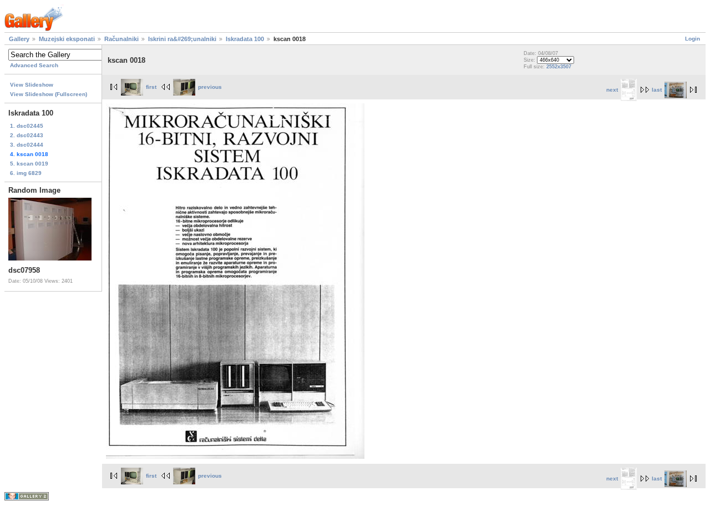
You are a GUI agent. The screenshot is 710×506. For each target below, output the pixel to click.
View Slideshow (31, 85)
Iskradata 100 (245, 39)
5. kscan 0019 (29, 164)
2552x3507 (558, 66)
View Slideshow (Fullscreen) (48, 94)
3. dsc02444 (26, 145)
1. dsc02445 (26, 126)
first (151, 87)
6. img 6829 (26, 173)
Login (692, 39)
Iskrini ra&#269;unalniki (182, 39)
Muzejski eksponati (67, 39)
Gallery (19, 39)
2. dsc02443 (26, 135)
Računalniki (121, 39)
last (657, 90)
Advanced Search (34, 65)
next (612, 90)
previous (210, 87)
